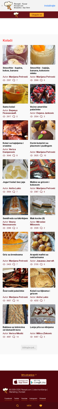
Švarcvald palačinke (15, 285)
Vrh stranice (27, 375)
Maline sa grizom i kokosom (42, 176)
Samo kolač (15, 101)
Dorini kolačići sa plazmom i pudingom (42, 138)
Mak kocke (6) (42, 212)
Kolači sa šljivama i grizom (42, 285)
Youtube (24, 398)
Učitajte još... (29, 347)
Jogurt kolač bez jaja (15, 176)
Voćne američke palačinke (42, 101)
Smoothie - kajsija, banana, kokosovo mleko (42, 63)
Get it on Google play (38, 382)
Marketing (13, 392)
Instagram (33, 398)
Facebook (8, 398)
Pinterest (43, 398)
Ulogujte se (37, 15)
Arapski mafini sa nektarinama (42, 249)
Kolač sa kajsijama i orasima (15, 138)
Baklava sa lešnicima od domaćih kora (15, 321)
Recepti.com (5, 390)
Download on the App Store (21, 382)
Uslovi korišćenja (40, 389)
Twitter (16, 398)
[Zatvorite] (2, 5)
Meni (29, 406)
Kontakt (22, 392)
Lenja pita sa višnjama (42, 321)
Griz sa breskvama (15, 249)
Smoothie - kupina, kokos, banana (15, 63)
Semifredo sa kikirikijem (15, 212)
